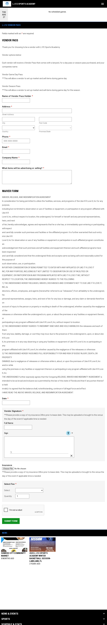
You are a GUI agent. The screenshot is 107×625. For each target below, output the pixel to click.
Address (6, 106)
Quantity (8, 496)
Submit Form (10, 521)
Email (4, 147)
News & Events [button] (9, 613)
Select (7, 490)
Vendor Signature (13, 411)
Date (4, 398)
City (3, 123)
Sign (6, 433)
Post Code (43, 123)
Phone (5, 136)
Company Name (10, 157)
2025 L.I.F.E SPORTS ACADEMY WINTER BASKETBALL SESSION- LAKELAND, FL (40, 557)
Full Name (8, 423)
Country (5, 131)
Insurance (7, 465)
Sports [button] (5, 619)
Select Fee (9, 484)
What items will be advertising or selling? (22, 168)
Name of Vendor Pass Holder (16, 96)
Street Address (8, 114)
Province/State (44, 131)
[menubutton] (102, 4)
